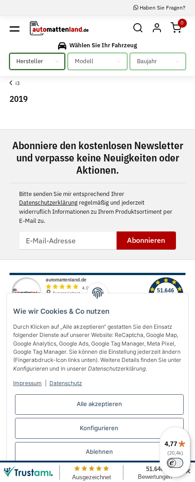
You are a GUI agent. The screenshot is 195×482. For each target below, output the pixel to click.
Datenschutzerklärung (48, 202)
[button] (137, 28)
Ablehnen (99, 451)
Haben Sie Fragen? (161, 7)
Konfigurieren (99, 428)
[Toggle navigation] (15, 28)
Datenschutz (65, 383)
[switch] (175, 463)
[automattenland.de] (59, 28)
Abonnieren (146, 240)
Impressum (27, 383)
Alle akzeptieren (99, 403)
